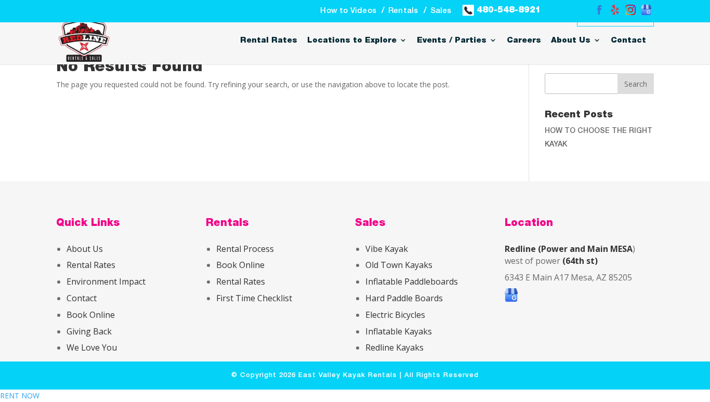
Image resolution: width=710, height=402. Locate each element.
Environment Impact (106, 281)
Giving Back (89, 331)
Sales (441, 11)
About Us (570, 40)
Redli (374, 347)
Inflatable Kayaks (398, 331)
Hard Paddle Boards (404, 298)
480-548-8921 (507, 10)
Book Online (91, 314)
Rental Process (245, 248)
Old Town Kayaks (398, 265)
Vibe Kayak (386, 248)
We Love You (92, 347)
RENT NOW (20, 395)
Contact (628, 40)
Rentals (403, 11)
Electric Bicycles (395, 314)
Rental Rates (268, 40)
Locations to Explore (352, 40)
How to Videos (348, 11)
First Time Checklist (254, 298)
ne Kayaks (404, 347)
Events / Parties (452, 40)
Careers (524, 40)
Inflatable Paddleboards (411, 281)
